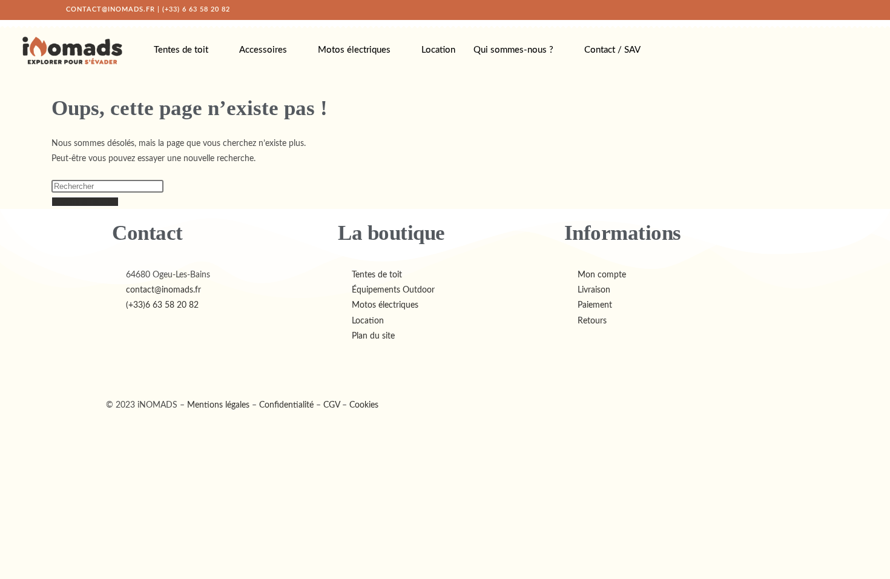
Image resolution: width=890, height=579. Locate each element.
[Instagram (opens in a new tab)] (795, 10)
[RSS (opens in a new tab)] (822, 10)
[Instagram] (154, 365)
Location (438, 50)
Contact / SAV (612, 50)
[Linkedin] (186, 365)
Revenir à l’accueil (85, 201)
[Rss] (219, 365)
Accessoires (263, 50)
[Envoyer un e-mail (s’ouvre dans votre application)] (834, 10)
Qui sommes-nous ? (513, 50)
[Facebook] (121, 365)
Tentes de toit (181, 50)
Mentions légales (218, 405)
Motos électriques (354, 50)
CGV (331, 405)
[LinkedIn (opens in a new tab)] (809, 10)
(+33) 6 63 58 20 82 (196, 9)
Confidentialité (286, 405)
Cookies (363, 405)
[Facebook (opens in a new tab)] (782, 10)
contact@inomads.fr (110, 9)
